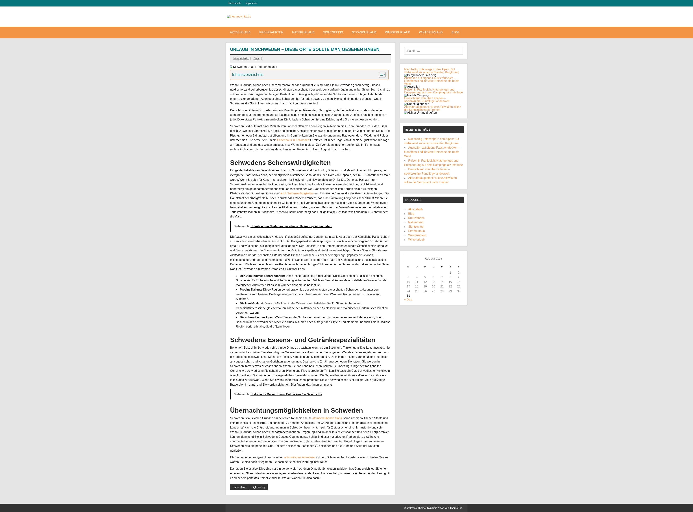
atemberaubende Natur (327, 418)
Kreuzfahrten (271, 32)
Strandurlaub (364, 32)
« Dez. (408, 299)
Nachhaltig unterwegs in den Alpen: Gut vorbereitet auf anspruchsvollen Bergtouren (431, 71)
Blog (455, 32)
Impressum (251, 3)
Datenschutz (234, 3)
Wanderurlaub (397, 32)
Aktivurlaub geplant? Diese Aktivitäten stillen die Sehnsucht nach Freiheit (432, 108)
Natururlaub (303, 32)
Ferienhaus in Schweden (293, 140)
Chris (257, 58)
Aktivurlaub (240, 32)
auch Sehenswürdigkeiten (297, 193)
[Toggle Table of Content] (380, 75)
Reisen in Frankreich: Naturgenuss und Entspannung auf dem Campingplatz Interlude (433, 91)
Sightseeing (333, 32)
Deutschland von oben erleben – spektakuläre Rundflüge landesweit (426, 100)
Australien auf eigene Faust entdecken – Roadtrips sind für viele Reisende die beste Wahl (431, 80)
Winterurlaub (431, 32)
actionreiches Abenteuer (299, 457)
